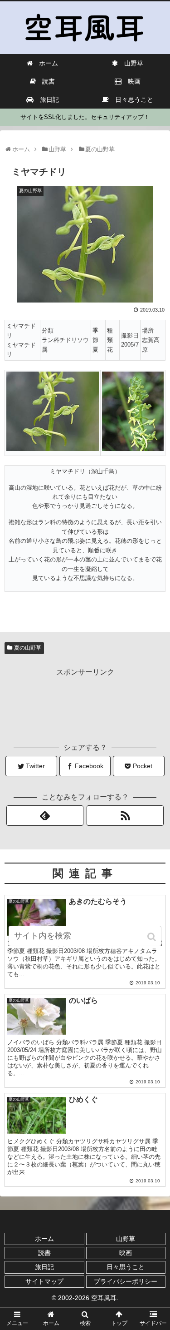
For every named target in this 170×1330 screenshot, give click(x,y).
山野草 (125, 1238)
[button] (152, 937)
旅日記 (44, 1266)
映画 (125, 1252)
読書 (44, 1252)
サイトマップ (44, 1281)
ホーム (44, 1238)
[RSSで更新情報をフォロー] (125, 815)
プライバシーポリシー (125, 1281)
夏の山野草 (27, 648)
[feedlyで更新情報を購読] (44, 815)
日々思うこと (126, 1266)
